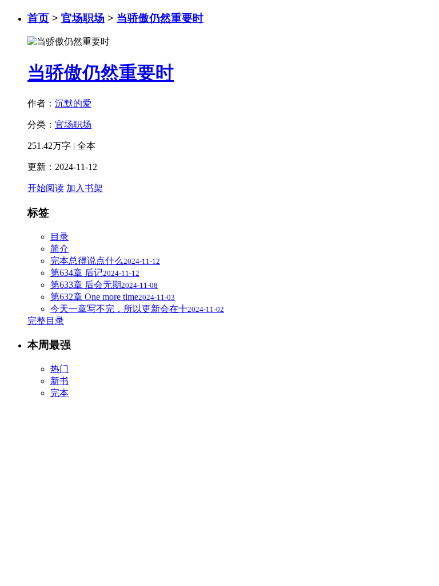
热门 (59, 369)
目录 (59, 236)
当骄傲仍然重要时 (160, 18)
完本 (59, 393)
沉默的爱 (73, 103)
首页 (38, 18)
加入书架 (84, 188)
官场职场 (83, 18)
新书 (59, 381)
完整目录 (45, 321)
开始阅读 (45, 188)
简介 (59, 249)
